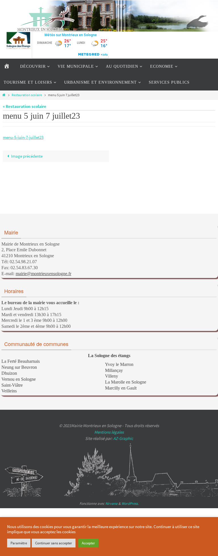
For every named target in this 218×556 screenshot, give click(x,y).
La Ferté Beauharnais (20, 361)
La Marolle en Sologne (125, 382)
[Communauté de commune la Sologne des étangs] (18, 41)
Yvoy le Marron (119, 364)
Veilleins (9, 390)
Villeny (111, 376)
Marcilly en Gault (121, 388)
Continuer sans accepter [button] (53, 543)
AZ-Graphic (122, 438)
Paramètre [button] (19, 543)
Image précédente (27, 156)
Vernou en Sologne (18, 379)
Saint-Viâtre (12, 385)
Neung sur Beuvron (19, 367)
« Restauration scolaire (24, 106)
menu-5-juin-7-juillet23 (23, 137)
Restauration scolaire (27, 95)
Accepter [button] (88, 543)
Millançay (114, 370)
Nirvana (111, 503)
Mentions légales (109, 432)
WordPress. (130, 503)
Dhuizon (9, 373)
